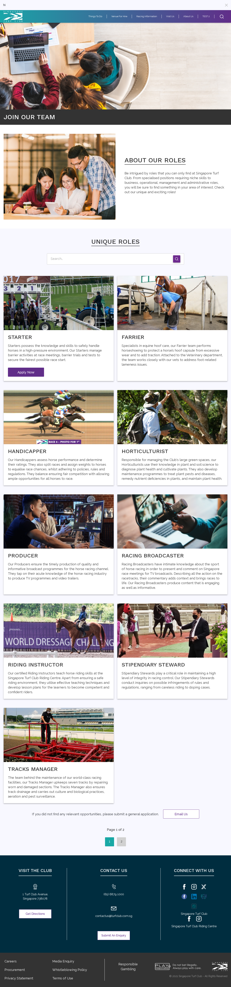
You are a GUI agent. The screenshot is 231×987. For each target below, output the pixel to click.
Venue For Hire (119, 16)
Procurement (15, 970)
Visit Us (170, 16)
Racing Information (146, 16)
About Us (188, 16)
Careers (11, 961)
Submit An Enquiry (113, 935)
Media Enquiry (63, 961)
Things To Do (95, 16)
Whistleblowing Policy (69, 970)
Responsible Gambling (128, 966)
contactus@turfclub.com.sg (113, 916)
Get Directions (35, 913)
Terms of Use (62, 978)
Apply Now (26, 372)
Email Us (181, 814)
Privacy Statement (19, 978)
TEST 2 (206, 16)
